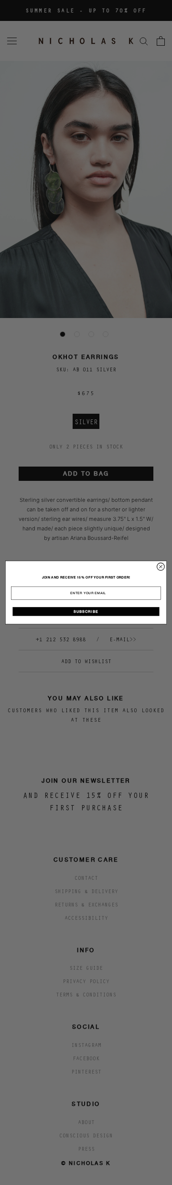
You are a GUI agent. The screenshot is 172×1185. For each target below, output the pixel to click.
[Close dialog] (161, 566)
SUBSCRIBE (86, 611)
